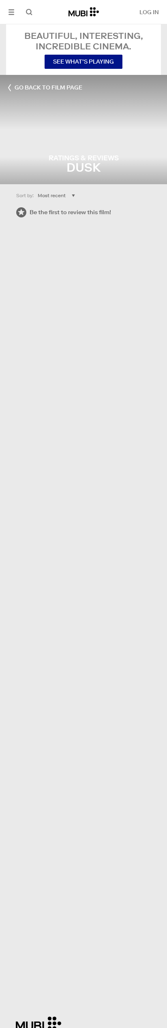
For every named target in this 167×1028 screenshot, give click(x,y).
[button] (11, 12)
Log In (149, 12)
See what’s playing (83, 61)
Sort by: (25, 195)
